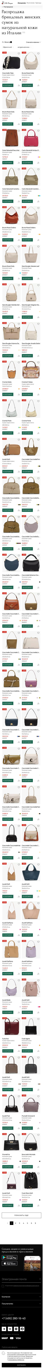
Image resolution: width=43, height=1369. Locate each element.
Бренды (38, 3)
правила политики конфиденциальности (26, 1286)
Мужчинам (31, 3)
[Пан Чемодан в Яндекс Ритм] (22, 1329)
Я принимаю (22, 1286)
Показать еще (21, 1215)
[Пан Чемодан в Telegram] (4, 1329)
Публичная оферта (9, 1347)
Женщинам (22, 3)
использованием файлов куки (16, 1360)
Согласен (21, 1365)
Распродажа (8, 7)
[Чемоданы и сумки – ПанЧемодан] (7, 2)
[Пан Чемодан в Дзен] (16, 1329)
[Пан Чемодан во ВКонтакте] (10, 1329)
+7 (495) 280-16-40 (14, 1318)
